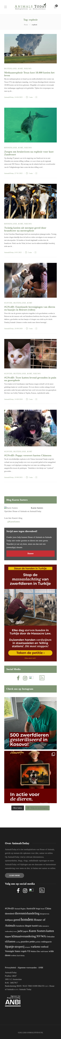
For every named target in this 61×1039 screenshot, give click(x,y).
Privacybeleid (10, 968)
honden (27, 919)
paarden (25, 941)
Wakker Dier (35, 951)
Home (26, 24)
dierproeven (44, 914)
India (40, 926)
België (38, 909)
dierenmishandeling (27, 913)
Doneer (31, 553)
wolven (13, 956)
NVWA (41, 936)
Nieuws (27, 69)
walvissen (44, 951)
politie (38, 942)
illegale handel (31, 926)
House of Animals (19, 511)
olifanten (10, 941)
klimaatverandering (24, 936)
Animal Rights (20, 909)
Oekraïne (51, 936)
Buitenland (10, 69)
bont (42, 909)
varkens (35, 946)
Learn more (14, 875)
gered (16, 919)
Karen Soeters (37, 508)
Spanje (9, 946)
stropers (27, 947)
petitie (32, 941)
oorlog (18, 942)
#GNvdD (8, 303)
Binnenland (10, 148)
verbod (44, 946)
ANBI (40, 968)
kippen (8, 936)
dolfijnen (9, 920)
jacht (20, 930)
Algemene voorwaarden (27, 968)
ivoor (15, 931)
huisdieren (20, 926)
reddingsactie (46, 942)
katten (50, 931)
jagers (25, 931)
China (48, 908)
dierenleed (9, 913)
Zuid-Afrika (21, 955)
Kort (20, 69)
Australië (30, 908)
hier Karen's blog (15, 518)
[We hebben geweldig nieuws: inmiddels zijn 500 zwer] (30, 723)
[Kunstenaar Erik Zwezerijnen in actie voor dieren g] (30, 777)
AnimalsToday (9, 97)
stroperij (19, 946)
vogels (24, 951)
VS (28, 951)
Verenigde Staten (12, 951)
